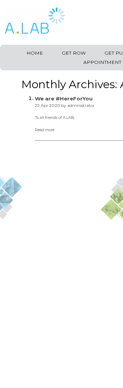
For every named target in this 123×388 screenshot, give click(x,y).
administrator (81, 105)
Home (35, 53)
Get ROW (74, 53)
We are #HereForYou (64, 98)
